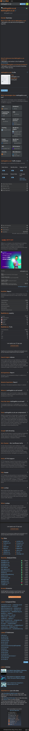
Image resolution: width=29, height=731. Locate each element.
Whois (14, 503)
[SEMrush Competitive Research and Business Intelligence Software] (7, 240)
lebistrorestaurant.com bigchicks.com (11, 610)
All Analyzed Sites (7, 729)
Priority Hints (17, 148)
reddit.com (19, 546)
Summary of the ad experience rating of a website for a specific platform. (13, 376)
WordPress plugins (16, 128)
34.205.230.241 (5, 654)
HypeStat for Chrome (15, 597)
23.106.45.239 (4, 652)
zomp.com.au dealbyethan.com (9, 627)
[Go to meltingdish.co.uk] (15, 10)
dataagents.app (5, 579)
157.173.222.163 (4, 647)
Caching (4, 127)
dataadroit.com (5, 581)
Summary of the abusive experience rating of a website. (13, 385)
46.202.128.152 (4, 651)
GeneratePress (17, 143)
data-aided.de (4, 567)
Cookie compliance (5, 140)
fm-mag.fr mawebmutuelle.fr (8, 623)
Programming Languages (5, 112)
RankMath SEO (17, 133)
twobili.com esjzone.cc (7, 618)
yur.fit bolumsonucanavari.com (9, 622)
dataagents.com (5, 583)
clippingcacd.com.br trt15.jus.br (9, 606)
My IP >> (26, 662)
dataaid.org (4, 572)
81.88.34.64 (4, 649)
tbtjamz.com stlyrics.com (8, 616)
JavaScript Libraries (16, 119)
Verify (14, 458)
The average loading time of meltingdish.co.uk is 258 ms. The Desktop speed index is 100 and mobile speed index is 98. (14, 406)
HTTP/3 (15, 154)
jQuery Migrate (17, 124)
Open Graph (16, 155)
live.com (18, 552)
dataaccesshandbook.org (7, 574)
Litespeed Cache (7, 130)
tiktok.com (6, 546)
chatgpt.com (6, 550)
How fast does (14, 401)
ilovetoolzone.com (5, 578)
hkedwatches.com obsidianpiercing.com (11, 611)
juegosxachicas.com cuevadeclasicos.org (12, 628)
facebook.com (7, 543)
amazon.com (19, 545)
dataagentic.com (5, 562)
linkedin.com (19, 548)
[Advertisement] (14, 41)
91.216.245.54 (4, 644)
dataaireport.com (5, 566)
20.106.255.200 (5, 657)
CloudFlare (5, 108)
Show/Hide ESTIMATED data (11, 693)
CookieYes (5, 143)
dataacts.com (4, 576)
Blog (13, 729)
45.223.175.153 (4, 637)
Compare (23, 4)
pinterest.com (6, 554)
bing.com (5, 548)
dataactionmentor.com (6, 571)
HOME (12, 1)
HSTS (4, 154)
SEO (3, 146)
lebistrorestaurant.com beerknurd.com (11, 608)
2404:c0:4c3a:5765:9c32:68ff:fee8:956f (11, 645)
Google (14, 431)
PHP (4, 115)
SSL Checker (14, 443)
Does (14, 412)
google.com (6, 541)
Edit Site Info (4, 90)
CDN (3, 106)
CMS (14, 112)
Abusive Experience (14, 382)
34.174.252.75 (4, 659)
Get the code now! (14, 710)
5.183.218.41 (4, 635)
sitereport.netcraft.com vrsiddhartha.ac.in (12, 625)
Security (4, 152)
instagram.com (20, 543)
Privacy (16, 729)
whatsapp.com (20, 554)
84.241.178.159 (4, 642)
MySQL (15, 108)
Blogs (3, 119)
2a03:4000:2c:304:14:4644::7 (8, 656)
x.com (4, 545)
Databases (16, 106)
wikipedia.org (6, 552)
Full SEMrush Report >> (23, 286)
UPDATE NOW (14, 345)
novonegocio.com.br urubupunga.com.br (11, 605)
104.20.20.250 (4, 639)
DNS (14, 488)
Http (14, 472)
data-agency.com (5, 569)
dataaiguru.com (5, 560)
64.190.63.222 (4, 63)
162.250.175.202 (5, 640)
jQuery (15, 122)
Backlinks (6, 291)
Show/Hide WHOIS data (9, 698)
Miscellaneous (16, 152)
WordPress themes (16, 140)
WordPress (16, 114)
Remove (6, 699)
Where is (14, 390)
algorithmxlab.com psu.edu (8, 615)
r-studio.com (4, 584)
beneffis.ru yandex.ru (6, 613)
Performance (16, 146)
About (20, 729)
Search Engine (14, 357)
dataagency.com (5, 564)
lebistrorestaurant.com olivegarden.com (11, 620)
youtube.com (19, 541)
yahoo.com (19, 550)
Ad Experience (14, 372)
